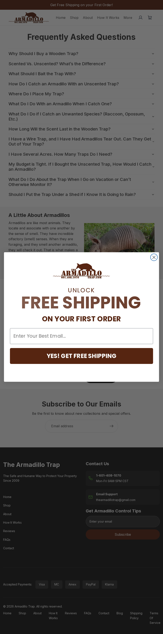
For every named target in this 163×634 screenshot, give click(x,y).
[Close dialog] (153, 257)
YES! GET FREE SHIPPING (82, 356)
